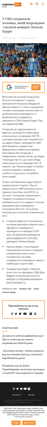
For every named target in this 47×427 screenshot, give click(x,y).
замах (36, 288)
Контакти (17, 395)
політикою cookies (23, 417)
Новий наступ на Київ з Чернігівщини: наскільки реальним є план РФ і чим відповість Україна (23, 369)
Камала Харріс (9, 292)
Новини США (25, 288)
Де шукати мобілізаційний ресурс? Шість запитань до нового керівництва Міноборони (23, 339)
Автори (31, 395)
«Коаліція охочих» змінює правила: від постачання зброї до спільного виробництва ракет (23, 354)
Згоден (16, 423)
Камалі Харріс (29, 120)
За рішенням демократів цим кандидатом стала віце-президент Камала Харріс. (23, 238)
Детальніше (29, 423)
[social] (12, 313)
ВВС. (21, 123)
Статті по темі (10, 327)
